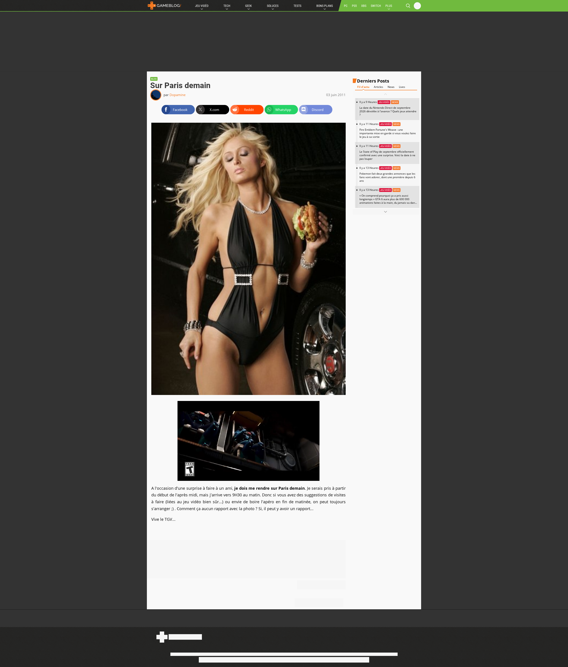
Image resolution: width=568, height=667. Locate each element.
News (391, 87)
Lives (402, 87)
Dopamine (177, 95)
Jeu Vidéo (201, 6)
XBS (363, 6)
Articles (378, 87)
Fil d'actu (363, 87)
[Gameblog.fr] (164, 5)
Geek (248, 6)
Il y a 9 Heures (387, 108)
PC (345, 6)
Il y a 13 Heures (387, 174)
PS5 (354, 6)
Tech (226, 6)
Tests (297, 6)
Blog (154, 79)
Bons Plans (324, 6)
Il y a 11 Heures (387, 130)
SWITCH (376, 6)
